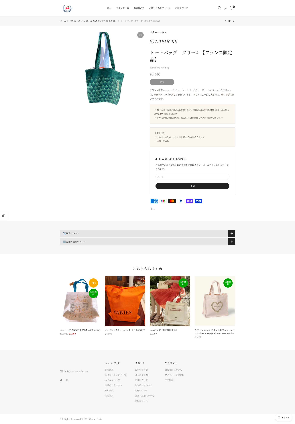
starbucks (163, 41)
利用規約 (109, 390)
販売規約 (109, 395)
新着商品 (109, 369)
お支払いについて (143, 385)
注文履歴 (169, 379)
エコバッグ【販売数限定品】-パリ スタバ (80, 330)
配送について (141, 390)
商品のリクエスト (113, 385)
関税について (141, 400)
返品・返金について (144, 395)
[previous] (67, 301)
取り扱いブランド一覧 (115, 374)
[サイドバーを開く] (4, 216)
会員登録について (173, 369)
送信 (192, 186)
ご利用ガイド (141, 379)
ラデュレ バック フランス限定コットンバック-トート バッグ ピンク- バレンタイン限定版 (214, 332)
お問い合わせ (141, 369)
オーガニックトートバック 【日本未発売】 (125, 330)
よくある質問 (141, 374)
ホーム (63, 20)
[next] (228, 301)
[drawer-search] (219, 8)
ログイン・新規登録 (174, 374)
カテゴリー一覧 (112, 379)
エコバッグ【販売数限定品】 (164, 330)
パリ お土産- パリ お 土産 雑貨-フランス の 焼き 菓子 (93, 20)
